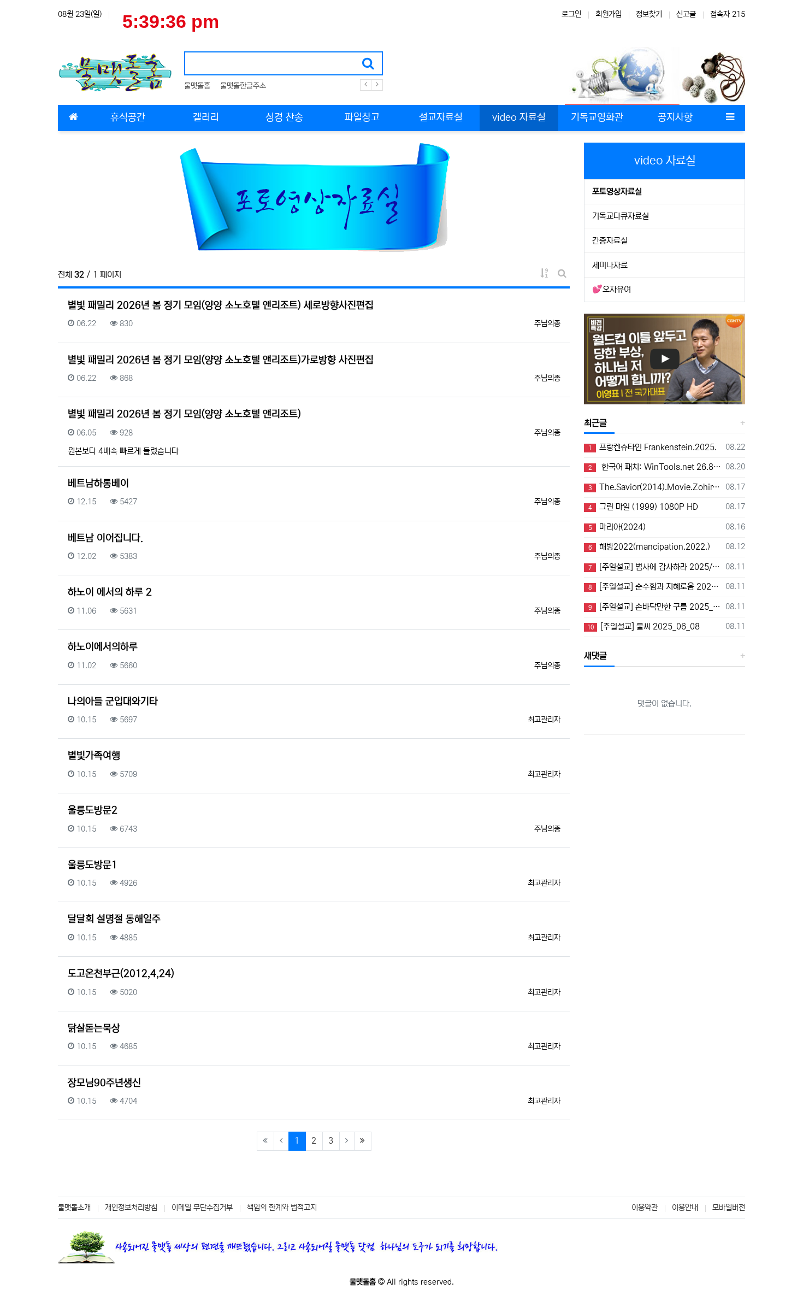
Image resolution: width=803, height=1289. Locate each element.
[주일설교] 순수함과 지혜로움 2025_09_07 (655, 586)
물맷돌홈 (197, 85)
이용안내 (685, 1207)
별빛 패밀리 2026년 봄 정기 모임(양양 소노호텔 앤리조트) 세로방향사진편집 (221, 305)
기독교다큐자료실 (620, 216)
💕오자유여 (611, 289)
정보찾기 (649, 14)
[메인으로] (73, 118)
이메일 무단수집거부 (202, 1207)
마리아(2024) (617, 527)
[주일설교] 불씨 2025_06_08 (643, 626)
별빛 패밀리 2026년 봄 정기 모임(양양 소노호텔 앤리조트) (184, 414)
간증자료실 (610, 240)
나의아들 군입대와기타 (113, 701)
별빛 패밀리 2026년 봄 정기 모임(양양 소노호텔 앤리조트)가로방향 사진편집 (221, 360)
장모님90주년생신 (104, 1083)
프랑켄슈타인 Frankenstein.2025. (652, 447)
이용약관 (644, 1207)
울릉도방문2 (92, 810)
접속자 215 (727, 14)
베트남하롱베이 (98, 483)
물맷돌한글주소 (243, 85)
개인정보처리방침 (131, 1207)
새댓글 (595, 656)
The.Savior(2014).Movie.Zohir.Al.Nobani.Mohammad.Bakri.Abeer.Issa (655, 487)
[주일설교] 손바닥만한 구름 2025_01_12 (655, 606)
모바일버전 (728, 1207)
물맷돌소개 (74, 1207)
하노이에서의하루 (103, 646)
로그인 (571, 14)
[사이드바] (730, 118)
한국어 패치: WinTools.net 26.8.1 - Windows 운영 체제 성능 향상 (655, 467)
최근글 (595, 423)
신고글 (686, 14)
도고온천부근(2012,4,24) (121, 973)
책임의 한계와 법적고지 (282, 1207)
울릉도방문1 (92, 865)
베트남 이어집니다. (105, 538)
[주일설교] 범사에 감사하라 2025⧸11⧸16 (655, 567)
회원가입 (608, 14)
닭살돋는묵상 (94, 1028)
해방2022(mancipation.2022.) (649, 546)
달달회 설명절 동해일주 (114, 919)
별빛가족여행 (94, 755)
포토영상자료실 (617, 191)
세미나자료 (610, 265)
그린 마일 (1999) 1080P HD (643, 506)
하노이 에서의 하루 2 (110, 592)
